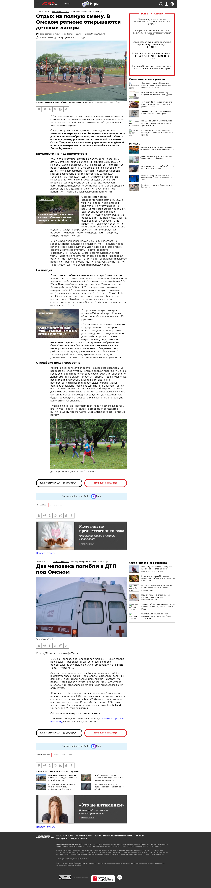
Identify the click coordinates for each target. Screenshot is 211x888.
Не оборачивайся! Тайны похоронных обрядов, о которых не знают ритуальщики (108, 777)
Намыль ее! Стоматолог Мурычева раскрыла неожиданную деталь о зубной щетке (156, 123)
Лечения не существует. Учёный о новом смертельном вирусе (156, 112)
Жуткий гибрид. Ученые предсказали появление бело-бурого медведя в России (158, 606)
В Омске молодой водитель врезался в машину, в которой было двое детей (152, 56)
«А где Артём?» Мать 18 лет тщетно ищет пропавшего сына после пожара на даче (157, 587)
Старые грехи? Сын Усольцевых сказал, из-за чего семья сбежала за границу (157, 132)
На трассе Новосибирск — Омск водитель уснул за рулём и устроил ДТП (152, 33)
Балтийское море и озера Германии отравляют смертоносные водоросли (157, 148)
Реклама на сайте (64, 836)
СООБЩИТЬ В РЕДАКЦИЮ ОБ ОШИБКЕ (72, 839)
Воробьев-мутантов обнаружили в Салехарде (156, 186)
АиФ (119, 102)
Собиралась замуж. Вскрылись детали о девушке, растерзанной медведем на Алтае (156, 85)
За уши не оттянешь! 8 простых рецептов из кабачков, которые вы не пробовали (158, 578)
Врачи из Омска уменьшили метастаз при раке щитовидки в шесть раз (152, 67)
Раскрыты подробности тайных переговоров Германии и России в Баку (156, 178)
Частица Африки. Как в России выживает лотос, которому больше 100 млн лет (157, 616)
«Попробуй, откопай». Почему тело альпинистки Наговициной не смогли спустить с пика (157, 568)
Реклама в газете (84, 836)
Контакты (140, 836)
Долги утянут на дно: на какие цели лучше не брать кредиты (157, 158)
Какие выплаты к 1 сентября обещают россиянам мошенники (157, 167)
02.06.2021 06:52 (43, 12)
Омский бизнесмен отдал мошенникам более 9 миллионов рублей (152, 21)
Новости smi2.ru (45, 553)
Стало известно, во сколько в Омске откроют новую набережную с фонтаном (152, 44)
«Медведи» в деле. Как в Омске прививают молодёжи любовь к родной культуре (62, 777)
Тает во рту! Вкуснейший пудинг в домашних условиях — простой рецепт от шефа (156, 104)
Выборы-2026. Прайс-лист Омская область (114, 836)
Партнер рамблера (81, 877)
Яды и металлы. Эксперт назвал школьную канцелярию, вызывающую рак (155, 597)
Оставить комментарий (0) (105, 483)
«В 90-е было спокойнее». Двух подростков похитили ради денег (156, 93)
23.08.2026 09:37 (43, 562)
